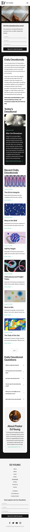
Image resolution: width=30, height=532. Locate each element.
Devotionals (15, 479)
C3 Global (15, 491)
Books (15, 476)
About (15, 469)
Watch (15, 471)
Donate (15, 487)
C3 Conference (15, 493)
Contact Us (15, 484)
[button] (27, 3)
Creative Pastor (15, 496)
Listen (15, 474)
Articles (15, 482)
